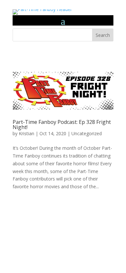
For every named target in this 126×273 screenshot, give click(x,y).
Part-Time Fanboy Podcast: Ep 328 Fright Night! (62, 124)
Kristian (26, 133)
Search (103, 35)
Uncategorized (86, 133)
